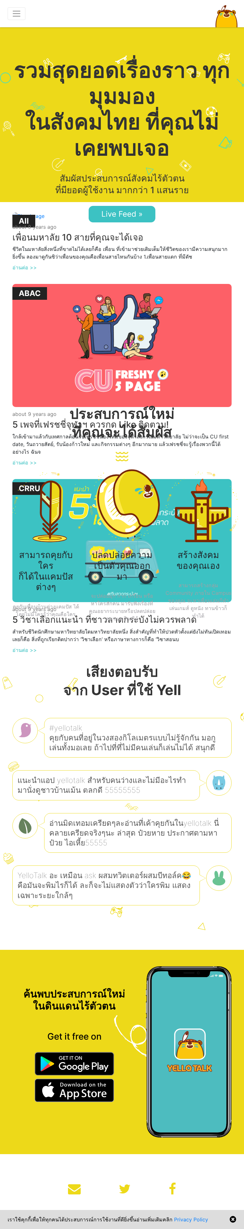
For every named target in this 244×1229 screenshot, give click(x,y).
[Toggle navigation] (16, 13)
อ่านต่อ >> (24, 267)
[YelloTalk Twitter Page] (125, 1189)
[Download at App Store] (74, 1091)
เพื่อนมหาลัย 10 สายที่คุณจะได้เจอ (77, 237)
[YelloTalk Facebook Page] (172, 1189)
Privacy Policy (191, 1219)
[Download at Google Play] (74, 1064)
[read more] (122, 345)
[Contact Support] (74, 1189)
